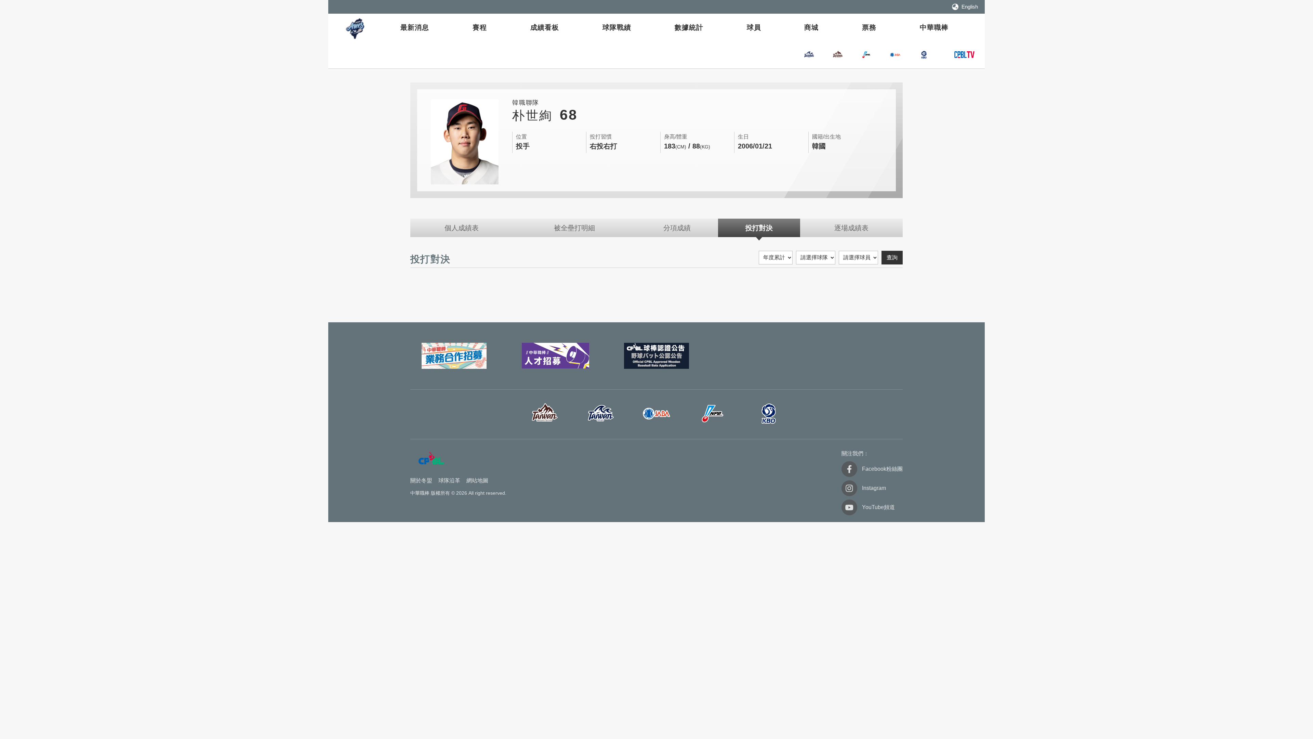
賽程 (480, 27)
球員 (754, 27)
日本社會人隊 (895, 54)
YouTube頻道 (878, 507)
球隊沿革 (449, 480)
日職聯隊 (866, 54)
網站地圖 (477, 480)
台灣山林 (837, 54)
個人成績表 (462, 228)
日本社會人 (656, 413)
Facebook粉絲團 (882, 469)
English (969, 7)
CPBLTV (964, 54)
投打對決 (759, 228)
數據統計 (689, 27)
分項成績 (677, 228)
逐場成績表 (851, 228)
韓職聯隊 (923, 54)
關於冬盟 (421, 480)
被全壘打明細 (574, 228)
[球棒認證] (656, 355)
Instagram (874, 488)
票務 (869, 27)
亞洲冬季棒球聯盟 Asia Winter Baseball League (355, 28)
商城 (811, 27)
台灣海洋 (809, 54)
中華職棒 (934, 27)
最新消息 (414, 27)
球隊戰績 (616, 27)
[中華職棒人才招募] (555, 355)
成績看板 (544, 27)
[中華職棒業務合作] (454, 355)
